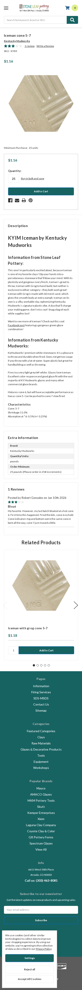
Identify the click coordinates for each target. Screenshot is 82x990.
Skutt (41, 806)
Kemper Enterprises (41, 813)
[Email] (17, 200)
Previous (5, 605)
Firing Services (41, 692)
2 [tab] (38, 665)
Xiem (41, 819)
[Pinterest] (30, 200)
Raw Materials (41, 743)
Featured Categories (41, 731)
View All (41, 849)
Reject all (29, 969)
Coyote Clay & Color (41, 831)
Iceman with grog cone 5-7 (27, 628)
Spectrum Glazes (41, 843)
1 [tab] (34, 665)
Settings (29, 958)
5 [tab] (49, 665)
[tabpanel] (41, 605)
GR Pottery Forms (41, 837)
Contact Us (41, 704)
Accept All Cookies (29, 979)
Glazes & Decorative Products (41, 749)
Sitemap (41, 710)
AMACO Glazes (41, 794)
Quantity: (14, 171)
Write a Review (45, 46)
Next (76, 605)
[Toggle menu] (6, 8)
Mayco (41, 788)
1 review (29, 46)
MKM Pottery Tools (41, 800)
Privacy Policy (43, 948)
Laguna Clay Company (41, 825)
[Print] (24, 200)
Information (41, 686)
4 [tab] (45, 665)
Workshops (41, 768)
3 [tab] (41, 665)
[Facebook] (10, 200)
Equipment (41, 761)
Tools (41, 755)
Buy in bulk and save (32, 178)
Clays (41, 737)
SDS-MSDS (41, 698)
